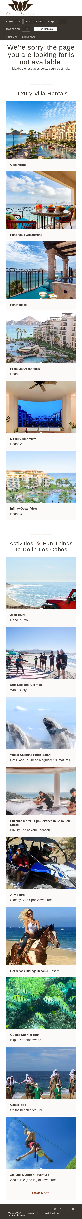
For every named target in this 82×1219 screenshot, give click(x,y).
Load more (41, 1193)
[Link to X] (55, 1209)
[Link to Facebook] (61, 1209)
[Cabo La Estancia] (34, 8)
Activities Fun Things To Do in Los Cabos (41, 546)
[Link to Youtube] (73, 1209)
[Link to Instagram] (67, 1209)
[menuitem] (70, 8)
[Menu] (70, 8)
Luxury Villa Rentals (41, 93)
